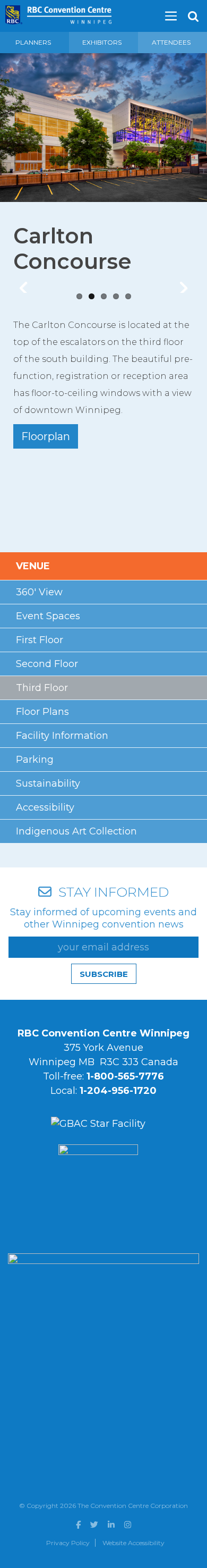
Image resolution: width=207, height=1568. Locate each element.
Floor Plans (42, 712)
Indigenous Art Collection (76, 831)
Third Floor (42, 688)
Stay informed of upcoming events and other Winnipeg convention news (103, 918)
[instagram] (127, 1525)
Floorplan (45, 436)
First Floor (39, 640)
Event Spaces (48, 616)
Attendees (171, 42)
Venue (33, 566)
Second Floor (47, 664)
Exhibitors (102, 42)
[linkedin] (111, 1525)
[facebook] (78, 1525)
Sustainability (48, 783)
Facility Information (62, 735)
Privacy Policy (68, 1543)
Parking (35, 759)
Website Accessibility (133, 1543)
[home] (58, 11)
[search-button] (193, 16)
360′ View (39, 592)
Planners (33, 42)
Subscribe (104, 974)
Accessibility (45, 807)
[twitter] (94, 1525)
